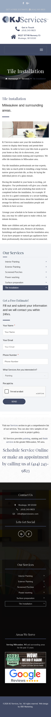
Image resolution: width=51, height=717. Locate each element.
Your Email (8, 340)
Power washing (12, 277)
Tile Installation (12, 287)
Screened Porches (13, 272)
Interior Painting (12, 261)
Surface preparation (14, 282)
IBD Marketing (26, 707)
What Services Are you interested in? (20, 369)
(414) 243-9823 (29, 30)
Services (25, 79)
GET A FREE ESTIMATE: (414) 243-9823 (25, 10)
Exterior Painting (12, 267)
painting (26, 438)
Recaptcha (8, 383)
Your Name (9, 325)
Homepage (13, 79)
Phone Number (11, 355)
